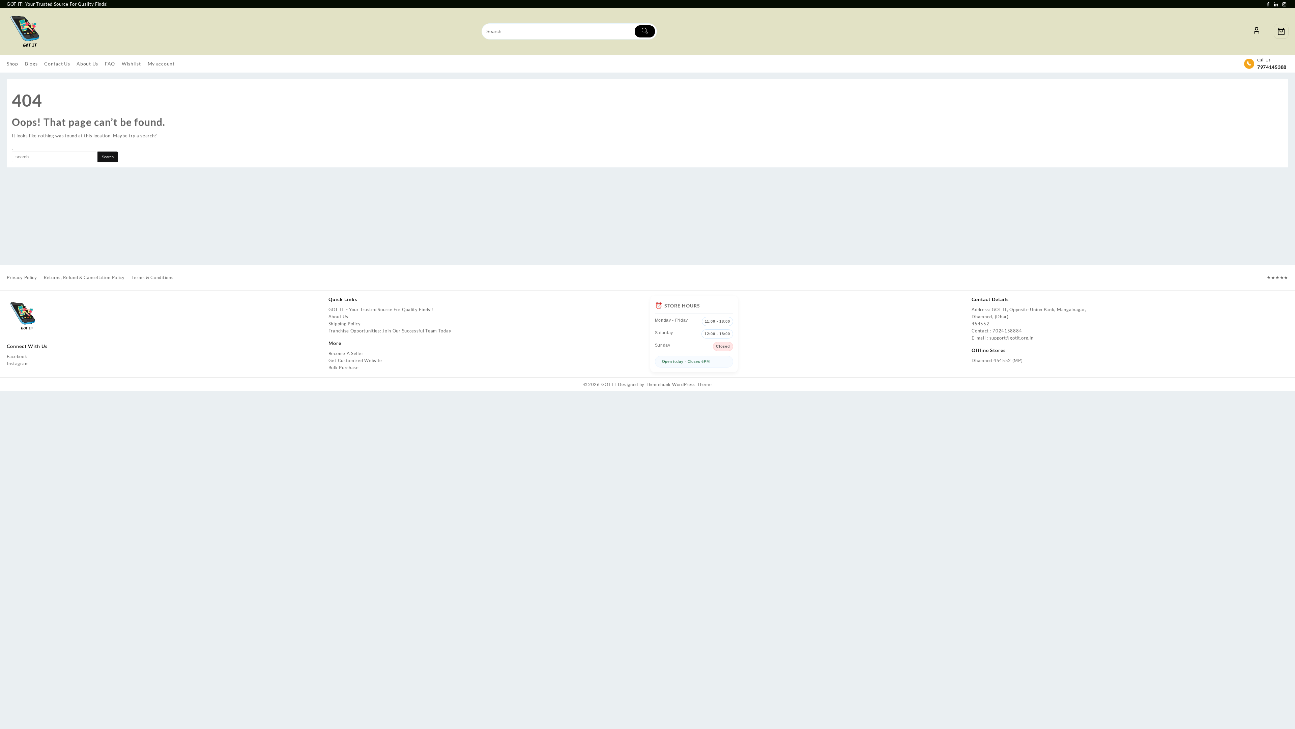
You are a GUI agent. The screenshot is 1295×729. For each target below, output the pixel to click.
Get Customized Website (355, 360)
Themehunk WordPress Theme (679, 384)
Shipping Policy (344, 323)
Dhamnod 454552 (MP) (997, 360)
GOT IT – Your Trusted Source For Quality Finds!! (381, 309)
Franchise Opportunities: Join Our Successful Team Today (390, 330)
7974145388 (1272, 67)
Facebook (17, 356)
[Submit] (645, 31)
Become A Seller (346, 353)
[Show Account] (1257, 31)
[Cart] (1281, 31)
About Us (338, 316)
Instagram (18, 363)
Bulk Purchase (343, 367)
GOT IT (609, 384)
